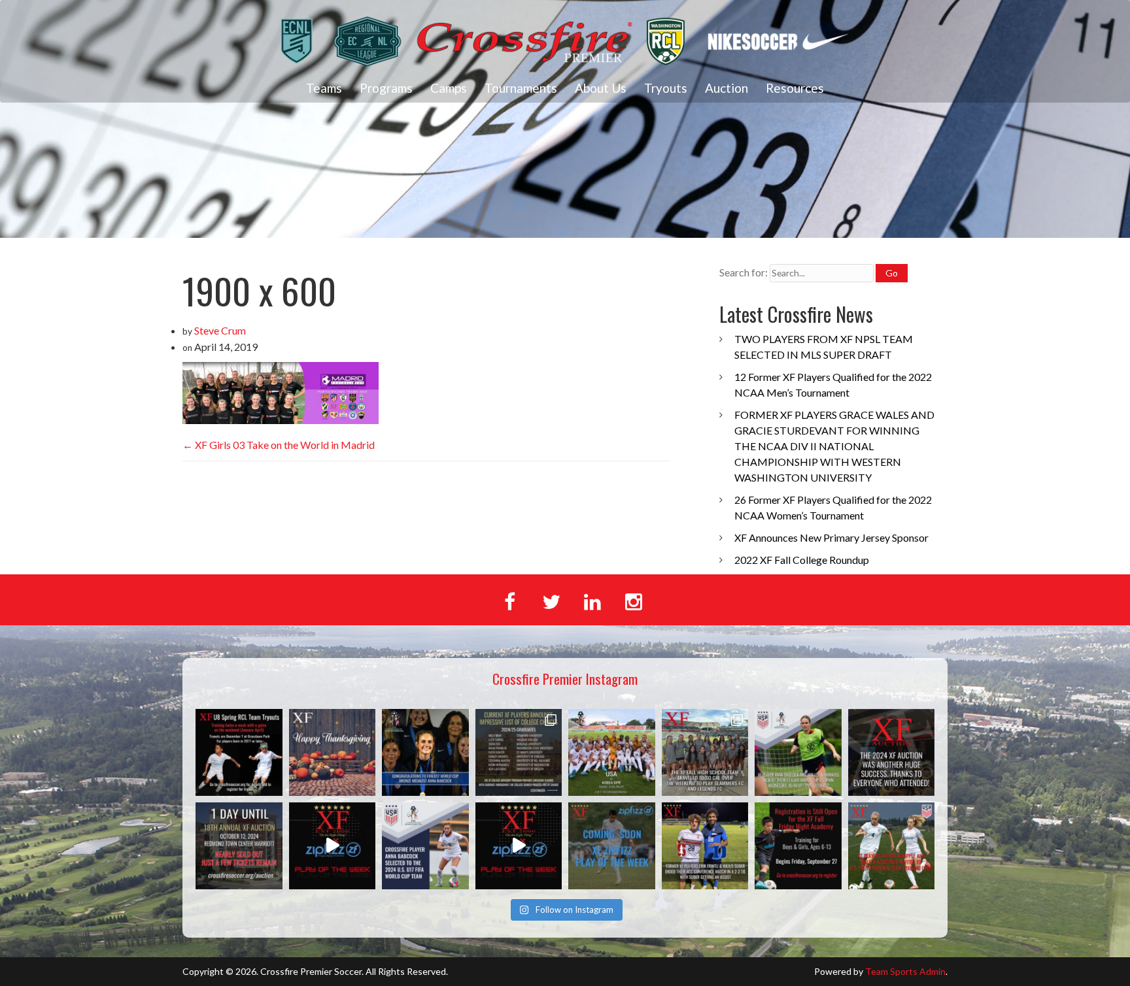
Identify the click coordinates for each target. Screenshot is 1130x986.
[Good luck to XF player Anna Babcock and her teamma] (611, 752)
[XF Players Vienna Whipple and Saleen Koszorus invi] (891, 845)
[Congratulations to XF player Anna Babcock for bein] (425, 845)
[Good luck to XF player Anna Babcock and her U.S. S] (798, 752)
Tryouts (665, 87)
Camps (448, 87)
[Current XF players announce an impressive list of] (518, 752)
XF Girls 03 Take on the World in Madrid (278, 444)
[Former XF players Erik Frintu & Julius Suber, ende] (705, 845)
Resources (795, 87)
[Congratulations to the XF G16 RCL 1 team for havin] (332, 845)
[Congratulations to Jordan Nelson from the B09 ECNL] (518, 845)
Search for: (743, 272)
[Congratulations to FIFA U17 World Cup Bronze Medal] (425, 752)
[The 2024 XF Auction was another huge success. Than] (891, 752)
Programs (386, 87)
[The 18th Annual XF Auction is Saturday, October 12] (239, 845)
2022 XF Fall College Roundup (801, 559)
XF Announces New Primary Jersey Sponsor (831, 537)
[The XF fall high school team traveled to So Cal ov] (705, 752)
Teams (324, 87)
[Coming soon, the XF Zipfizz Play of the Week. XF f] (611, 845)
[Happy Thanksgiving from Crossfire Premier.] (332, 752)
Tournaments (521, 87)
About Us (600, 87)
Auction (726, 87)
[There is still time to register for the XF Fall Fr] (798, 845)
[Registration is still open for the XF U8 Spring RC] (239, 752)
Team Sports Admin (905, 971)
